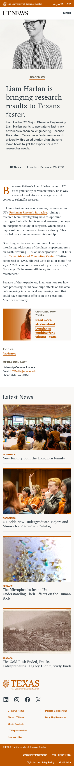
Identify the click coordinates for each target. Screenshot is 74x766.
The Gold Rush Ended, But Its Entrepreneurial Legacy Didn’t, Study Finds (37, 664)
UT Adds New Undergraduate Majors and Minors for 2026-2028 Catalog (35, 524)
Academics (37, 77)
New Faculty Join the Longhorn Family (34, 458)
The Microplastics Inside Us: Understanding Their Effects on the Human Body (37, 594)
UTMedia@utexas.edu (23, 371)
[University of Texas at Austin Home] (22, 4)
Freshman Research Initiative (28, 212)
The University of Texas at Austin (28, 747)
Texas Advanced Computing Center (32, 256)
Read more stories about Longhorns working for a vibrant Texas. (46, 328)
